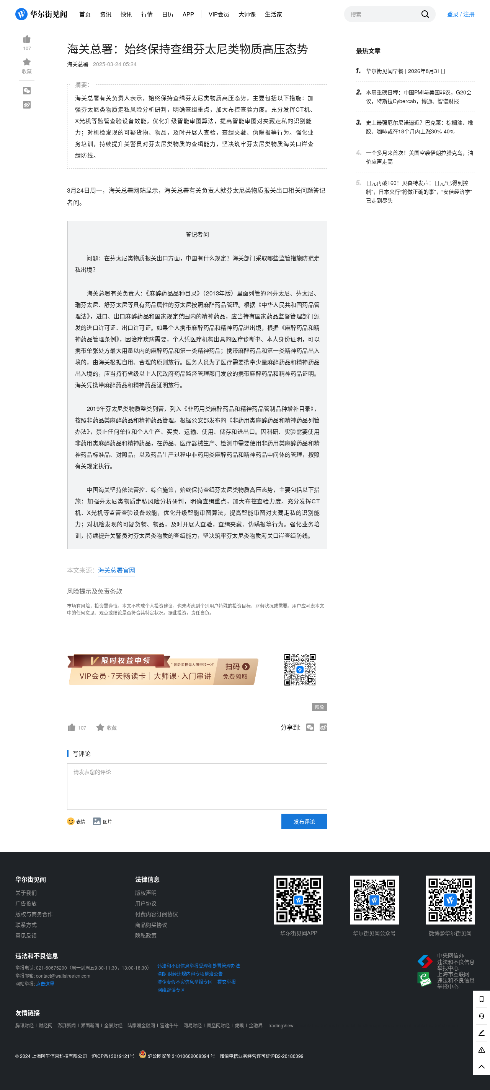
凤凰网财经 (218, 1025)
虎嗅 (239, 1025)
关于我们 (26, 892)
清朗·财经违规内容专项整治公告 (190, 973)
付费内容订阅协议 (156, 914)
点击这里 (45, 983)
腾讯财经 (24, 1025)
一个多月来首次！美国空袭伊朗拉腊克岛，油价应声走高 (419, 157)
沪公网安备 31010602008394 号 (183, 1056)
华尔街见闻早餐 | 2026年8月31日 (406, 71)
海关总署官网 (116, 570)
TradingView (281, 1025)
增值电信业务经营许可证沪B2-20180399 (262, 1056)
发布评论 (304, 821)
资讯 (105, 14)
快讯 (126, 14)
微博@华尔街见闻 (450, 933)
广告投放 (26, 903)
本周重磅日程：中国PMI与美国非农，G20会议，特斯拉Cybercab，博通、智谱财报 (419, 96)
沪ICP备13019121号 (114, 1056)
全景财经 (113, 1025)
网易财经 (192, 1025)
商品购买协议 (151, 924)
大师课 (247, 14)
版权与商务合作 (34, 914)
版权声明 (146, 892)
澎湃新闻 (66, 1025)
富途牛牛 (169, 1025)
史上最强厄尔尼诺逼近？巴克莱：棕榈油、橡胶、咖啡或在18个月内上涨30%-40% (419, 126)
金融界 (256, 1025)
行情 (147, 14)
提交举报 (226, 981)
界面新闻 (90, 1025)
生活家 (273, 14)
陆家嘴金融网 (141, 1025)
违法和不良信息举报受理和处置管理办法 (198, 965)
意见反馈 (26, 935)
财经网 (45, 1025)
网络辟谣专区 (171, 989)
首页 (85, 14)
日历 (167, 14)
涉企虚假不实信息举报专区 (184, 981)
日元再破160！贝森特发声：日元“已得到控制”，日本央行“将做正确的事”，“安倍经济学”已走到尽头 (419, 191)
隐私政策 (146, 935)
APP (188, 14)
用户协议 (146, 903)
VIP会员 (219, 14)
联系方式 (26, 924)
